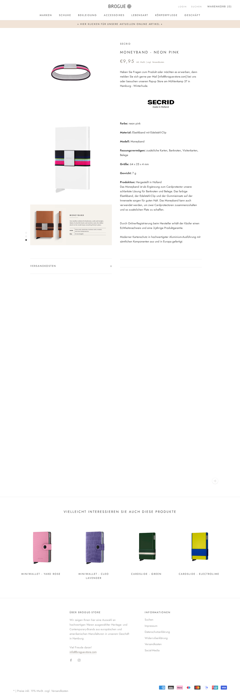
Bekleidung (87, 15)
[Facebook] (71, 659)
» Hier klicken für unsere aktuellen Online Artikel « (120, 24)
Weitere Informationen (143, 263)
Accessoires (114, 15)
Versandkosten (158, 62)
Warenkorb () (219, 6)
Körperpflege (166, 15)
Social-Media (152, 650)
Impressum (151, 626)
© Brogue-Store (26, 686)
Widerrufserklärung (156, 638)
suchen (196, 6)
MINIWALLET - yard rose (41, 574)
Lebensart (139, 15)
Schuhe (65, 15)
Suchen (149, 620)
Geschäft (192, 15)
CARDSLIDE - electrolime (199, 574)
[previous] (10, 551)
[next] (229, 551)
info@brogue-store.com (172, 76)
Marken (46, 15)
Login (182, 6)
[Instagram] (79, 659)
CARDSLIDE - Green (146, 574)
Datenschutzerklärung (157, 632)
